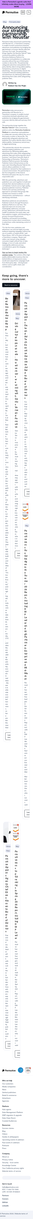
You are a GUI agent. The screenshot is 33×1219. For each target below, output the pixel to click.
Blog (17, 318)
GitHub (5, 1202)
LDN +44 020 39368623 (11, 1192)
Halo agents (6, 1109)
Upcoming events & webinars (13, 1140)
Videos (4, 1134)
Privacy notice (7, 1160)
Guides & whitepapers (10, 1137)
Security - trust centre (10, 1162)
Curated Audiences (9, 1121)
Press (27, 298)
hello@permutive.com (10, 1187)
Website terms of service (11, 1171)
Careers (5, 1199)
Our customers (7, 1084)
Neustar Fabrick (8, 127)
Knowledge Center (9, 1165)
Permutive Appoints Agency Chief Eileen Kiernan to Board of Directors (7, 893)
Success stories (8, 1128)
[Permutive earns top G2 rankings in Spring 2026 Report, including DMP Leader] (16, 832)
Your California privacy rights (13, 1168)
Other (8, 293)
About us (5, 1157)
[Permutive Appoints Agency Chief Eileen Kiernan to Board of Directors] (6, 832)
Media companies (9, 1087)
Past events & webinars (11, 1143)
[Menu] (23, 12)
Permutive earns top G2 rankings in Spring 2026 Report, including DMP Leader (16, 894)
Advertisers (6, 1098)
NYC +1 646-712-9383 (10, 1189)
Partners (5, 1195)
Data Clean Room (9, 1118)
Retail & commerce (9, 1095)
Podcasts (5, 1145)
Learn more (10, 736)
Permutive (6, 110)
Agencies (5, 1101)
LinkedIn (5, 1206)
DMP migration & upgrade (12, 1115)
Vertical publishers (9, 1092)
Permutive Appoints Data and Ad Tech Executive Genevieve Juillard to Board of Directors (26, 350)
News (4, 1089)
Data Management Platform (12, 1112)
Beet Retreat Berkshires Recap (7, 314)
